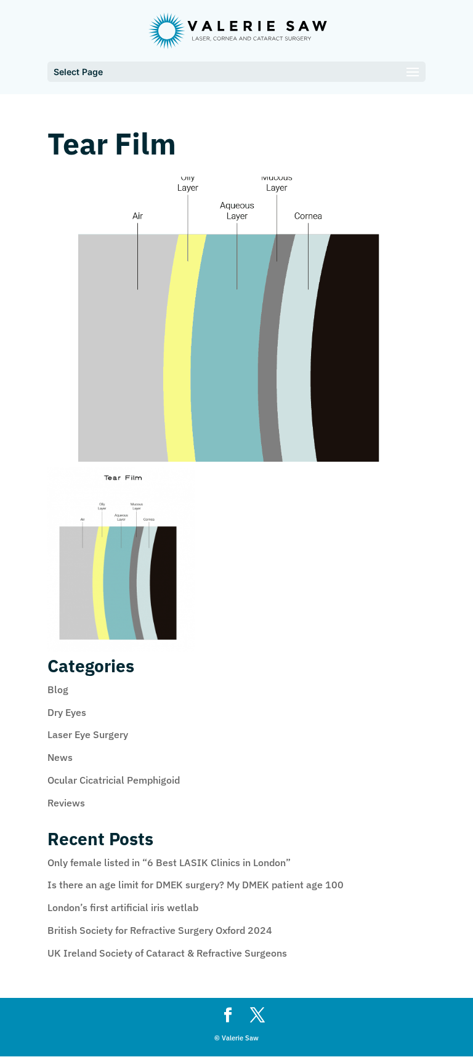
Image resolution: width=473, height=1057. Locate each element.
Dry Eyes (66, 712)
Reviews (66, 803)
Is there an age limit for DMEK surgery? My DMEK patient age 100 (195, 884)
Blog (57, 689)
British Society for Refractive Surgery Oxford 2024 (159, 930)
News (60, 757)
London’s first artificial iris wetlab (122, 907)
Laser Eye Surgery (87, 734)
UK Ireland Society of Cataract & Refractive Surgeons (167, 953)
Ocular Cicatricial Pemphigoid (113, 780)
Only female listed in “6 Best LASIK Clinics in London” (169, 862)
